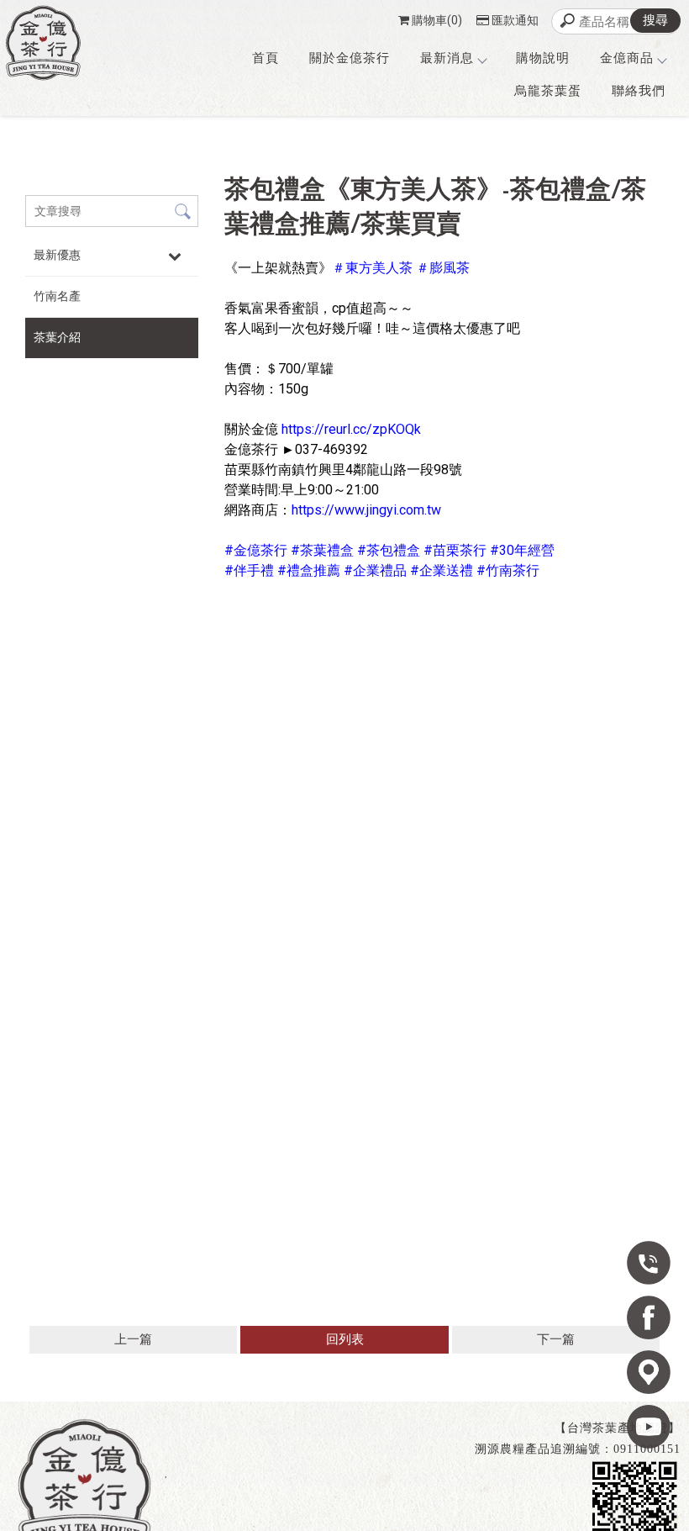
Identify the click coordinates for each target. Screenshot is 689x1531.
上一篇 (133, 1339)
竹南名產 (57, 296)
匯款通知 (515, 20)
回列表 (345, 1339)
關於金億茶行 (349, 58)
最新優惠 (57, 254)
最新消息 (447, 58)
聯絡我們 (638, 91)
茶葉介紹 (57, 337)
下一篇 (556, 1339)
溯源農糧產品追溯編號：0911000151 (578, 1449)
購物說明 (543, 58)
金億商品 (627, 58)
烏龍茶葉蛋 (547, 91)
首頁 (265, 58)
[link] (372, 268)
